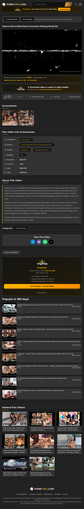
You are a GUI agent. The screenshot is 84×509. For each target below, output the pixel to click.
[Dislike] (9, 96)
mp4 (22, 164)
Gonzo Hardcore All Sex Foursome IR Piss (36, 145)
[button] (76, 4)
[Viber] (39, 241)
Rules (65, 494)
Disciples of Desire (41, 150)
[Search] (68, 4)
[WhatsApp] (45, 241)
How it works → (42, 292)
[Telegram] (32, 241)
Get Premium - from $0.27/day (42, 286)
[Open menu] (80, 4)
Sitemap (58, 494)
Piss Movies (48, 494)
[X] (51, 241)
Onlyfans (24, 150)
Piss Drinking (27, 19)
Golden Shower (35, 494)
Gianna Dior (25, 139)
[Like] (5, 96)
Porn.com (16, 4)
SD (22, 155)
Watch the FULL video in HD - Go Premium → (21, 80)
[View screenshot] (10, 117)
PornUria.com (12, 19)
